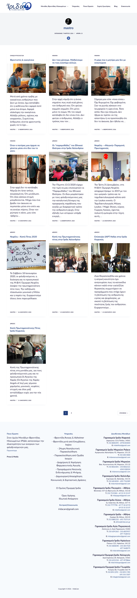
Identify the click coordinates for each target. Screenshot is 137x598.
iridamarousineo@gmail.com (119, 457)
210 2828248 (114, 546)
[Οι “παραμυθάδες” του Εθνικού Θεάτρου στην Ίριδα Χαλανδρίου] (68, 166)
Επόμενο (123, 413)
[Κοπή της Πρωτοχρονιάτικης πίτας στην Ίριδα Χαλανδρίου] (68, 257)
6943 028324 (125, 469)
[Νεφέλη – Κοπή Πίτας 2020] (26, 255)
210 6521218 (114, 560)
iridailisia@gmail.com (122, 510)
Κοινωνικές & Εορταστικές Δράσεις (68, 480)
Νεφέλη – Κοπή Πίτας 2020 (23, 237)
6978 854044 (125, 443)
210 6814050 (114, 481)
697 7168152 (125, 534)
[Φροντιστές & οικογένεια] (26, 78)
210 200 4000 (125, 455)
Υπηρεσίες (75, 6)
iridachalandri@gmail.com (120, 484)
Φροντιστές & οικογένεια (22, 60)
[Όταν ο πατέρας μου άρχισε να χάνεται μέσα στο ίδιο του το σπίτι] (26, 169)
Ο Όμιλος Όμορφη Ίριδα (68, 488)
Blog (115, 6)
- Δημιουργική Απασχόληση (68, 476)
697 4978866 (125, 560)
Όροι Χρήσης (68, 496)
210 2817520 (125, 546)
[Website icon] (68, 38)
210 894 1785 (125, 572)
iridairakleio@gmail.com (121, 551)
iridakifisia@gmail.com (122, 445)
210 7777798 (112, 505)
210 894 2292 (113, 572)
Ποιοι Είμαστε (88, 6)
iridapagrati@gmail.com (121, 495)
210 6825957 (125, 531)
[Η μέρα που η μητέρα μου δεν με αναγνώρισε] (110, 81)
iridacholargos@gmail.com (120, 562)
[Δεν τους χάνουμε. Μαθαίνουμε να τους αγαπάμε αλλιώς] (68, 81)
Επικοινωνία (125, 6)
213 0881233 (114, 519)
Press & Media (12, 457)
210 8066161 (125, 467)
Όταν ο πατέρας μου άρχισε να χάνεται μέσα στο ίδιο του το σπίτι (25, 148)
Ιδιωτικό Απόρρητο (68, 499)
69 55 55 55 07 (124, 493)
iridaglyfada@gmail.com (121, 577)
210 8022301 (114, 467)
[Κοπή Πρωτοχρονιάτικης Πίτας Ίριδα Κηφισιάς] (26, 349)
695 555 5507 (125, 574)
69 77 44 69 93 (124, 505)
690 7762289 (125, 481)
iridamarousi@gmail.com (121, 472)
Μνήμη (54, 55)
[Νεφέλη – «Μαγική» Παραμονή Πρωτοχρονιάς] (110, 166)
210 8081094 (114, 443)
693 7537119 (125, 519)
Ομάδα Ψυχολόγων (17, 55)
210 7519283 (112, 493)
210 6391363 (114, 531)
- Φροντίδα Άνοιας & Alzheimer (68, 438)
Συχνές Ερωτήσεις (103, 6)
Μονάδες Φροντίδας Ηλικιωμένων (53, 6)
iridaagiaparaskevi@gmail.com (119, 536)
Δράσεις (54, 141)
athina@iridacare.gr (123, 522)
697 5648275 (125, 548)
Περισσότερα (12, 450)
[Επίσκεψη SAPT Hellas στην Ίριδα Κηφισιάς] (110, 257)
